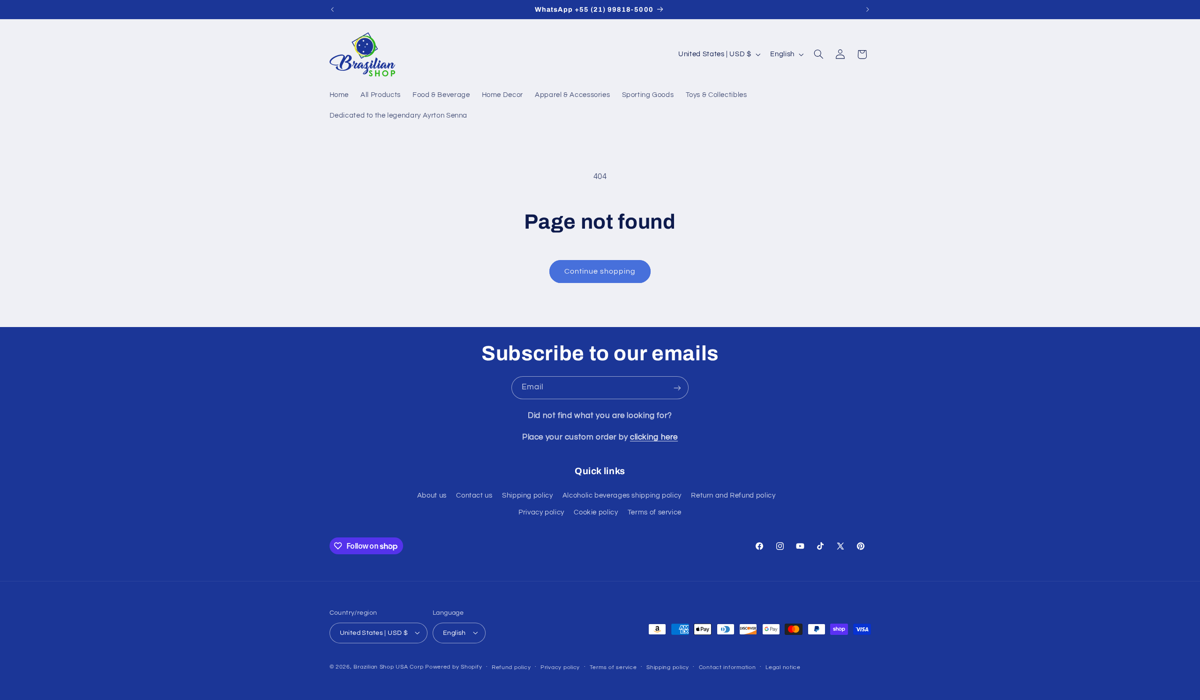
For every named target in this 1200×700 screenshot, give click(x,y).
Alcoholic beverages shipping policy (622, 495)
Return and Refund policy (733, 495)
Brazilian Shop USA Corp (388, 666)
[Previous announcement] (332, 9)
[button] (818, 54)
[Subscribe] (677, 387)
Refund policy (511, 667)
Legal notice (783, 667)
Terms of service (655, 512)
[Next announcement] (867, 9)
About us (432, 495)
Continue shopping (600, 271)
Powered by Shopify (453, 666)
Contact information (727, 667)
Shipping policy (527, 495)
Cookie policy (596, 512)
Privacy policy (541, 512)
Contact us (474, 495)
